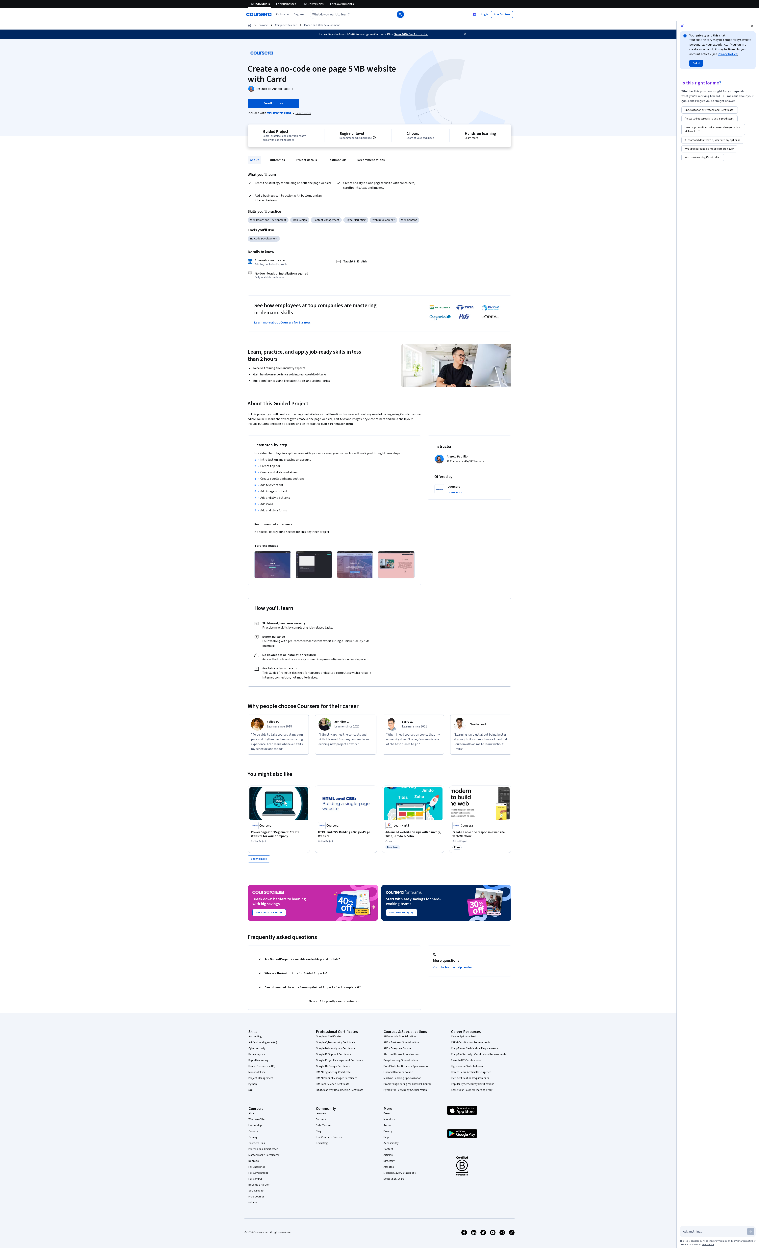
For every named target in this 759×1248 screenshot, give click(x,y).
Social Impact (256, 1191)
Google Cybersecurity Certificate (335, 1042)
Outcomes (277, 160)
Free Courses (256, 1197)
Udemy (252, 1203)
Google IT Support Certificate (333, 1054)
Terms (387, 1125)
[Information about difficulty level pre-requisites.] (374, 138)
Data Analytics (256, 1054)
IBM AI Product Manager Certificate (336, 1078)
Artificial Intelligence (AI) (262, 1042)
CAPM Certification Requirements (471, 1042)
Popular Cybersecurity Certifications (472, 1084)
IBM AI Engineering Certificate (333, 1072)
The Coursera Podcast (329, 1137)
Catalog (253, 1137)
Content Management (326, 220)
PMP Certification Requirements (470, 1078)
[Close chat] (752, 26)
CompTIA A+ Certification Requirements (474, 1048)
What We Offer (257, 1119)
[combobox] (349, 14)
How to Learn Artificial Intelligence (471, 1072)
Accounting (255, 1036)
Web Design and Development (268, 220)
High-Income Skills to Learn (467, 1066)
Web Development (383, 220)
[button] (299, 14)
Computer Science (286, 25)
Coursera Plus (256, 1143)
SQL (250, 1090)
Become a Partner (259, 1185)
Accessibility (391, 1143)
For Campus (255, 1179)
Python (252, 1084)
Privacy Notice (727, 54)
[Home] (249, 25)
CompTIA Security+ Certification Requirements (478, 1054)
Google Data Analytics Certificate (335, 1048)
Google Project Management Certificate (339, 1060)
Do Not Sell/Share (394, 1179)
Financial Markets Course (398, 1072)
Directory (389, 1161)
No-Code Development (263, 239)
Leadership (255, 1125)
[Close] (464, 34)
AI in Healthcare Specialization (401, 1054)
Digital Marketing (356, 220)
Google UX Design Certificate (333, 1066)
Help (386, 1137)
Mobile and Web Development (322, 25)
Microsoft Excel (257, 1072)
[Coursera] (258, 14)
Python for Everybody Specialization (405, 1090)
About (254, 160)
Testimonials (337, 160)
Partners (321, 1119)
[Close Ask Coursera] (474, 14)
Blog (318, 1131)
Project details (306, 160)
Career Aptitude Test (463, 1036)
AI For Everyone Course (397, 1048)
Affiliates (389, 1167)
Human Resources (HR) (261, 1066)
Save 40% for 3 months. (411, 34)
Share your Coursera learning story (472, 1090)
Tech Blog (322, 1143)
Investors (389, 1119)
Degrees (253, 1161)
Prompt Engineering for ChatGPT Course (408, 1084)
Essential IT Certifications (466, 1060)
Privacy (388, 1131)
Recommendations (371, 160)
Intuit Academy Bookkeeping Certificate (339, 1090)
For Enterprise (257, 1167)
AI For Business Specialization (401, 1042)
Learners (321, 1113)
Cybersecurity (256, 1048)
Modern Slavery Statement (400, 1173)
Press (387, 1113)
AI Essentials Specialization (400, 1036)
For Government (258, 1173)
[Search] (400, 14)
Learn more (303, 113)
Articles (388, 1155)
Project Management (260, 1078)
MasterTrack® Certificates (264, 1155)
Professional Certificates (263, 1149)
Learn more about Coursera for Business (282, 322)
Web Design (300, 220)
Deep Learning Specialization (401, 1060)
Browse (263, 25)
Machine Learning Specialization (402, 1078)
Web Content (409, 220)
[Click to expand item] (272, 564)
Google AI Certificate (328, 1036)
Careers (253, 1131)
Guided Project (275, 131)
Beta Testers (324, 1125)
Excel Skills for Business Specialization (406, 1066)
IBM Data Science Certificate (332, 1084)
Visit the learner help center (452, 967)
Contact (388, 1149)
